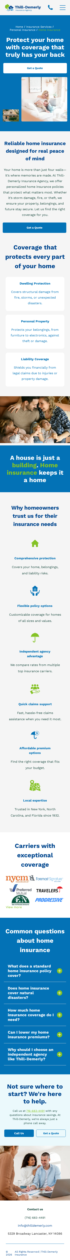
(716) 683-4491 (35, 1217)
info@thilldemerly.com (35, 1225)
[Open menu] (63, 8)
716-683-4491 (35, 1110)
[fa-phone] (50, 10)
